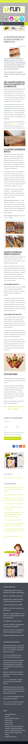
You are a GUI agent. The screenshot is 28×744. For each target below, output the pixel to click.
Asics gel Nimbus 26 (10, 714)
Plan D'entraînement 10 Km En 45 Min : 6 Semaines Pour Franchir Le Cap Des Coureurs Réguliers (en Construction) (13, 662)
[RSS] (24, 446)
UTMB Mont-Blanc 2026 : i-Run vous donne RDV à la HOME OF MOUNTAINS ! (13, 489)
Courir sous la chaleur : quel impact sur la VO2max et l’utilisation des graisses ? (14, 530)
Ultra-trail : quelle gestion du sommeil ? (14, 494)
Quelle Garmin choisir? (11, 736)
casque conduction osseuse (12, 718)
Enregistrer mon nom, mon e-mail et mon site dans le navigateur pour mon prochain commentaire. (14, 433)
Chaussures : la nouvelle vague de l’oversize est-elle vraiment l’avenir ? (12, 681)
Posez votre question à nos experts (13, 477)
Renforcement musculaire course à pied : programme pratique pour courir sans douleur (14, 647)
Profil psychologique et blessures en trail (13, 635)
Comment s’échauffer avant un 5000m (14, 503)
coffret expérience (14, 124)
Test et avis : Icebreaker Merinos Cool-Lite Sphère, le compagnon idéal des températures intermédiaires (13, 514)
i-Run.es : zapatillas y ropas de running (15, 730)
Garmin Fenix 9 (9, 724)
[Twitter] (17, 446)
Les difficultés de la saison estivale (13, 520)
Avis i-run (7, 716)
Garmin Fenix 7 (9, 720)
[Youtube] (20, 446)
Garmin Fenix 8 (9, 722)
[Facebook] (14, 446)
